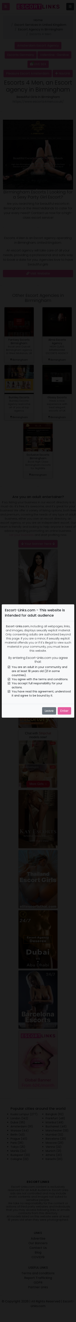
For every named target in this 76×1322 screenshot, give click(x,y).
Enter (64, 711)
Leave (49, 711)
